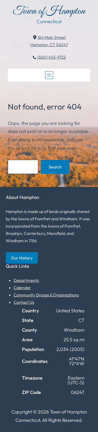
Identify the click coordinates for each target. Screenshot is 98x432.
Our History (22, 257)
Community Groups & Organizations (46, 294)
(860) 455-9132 (51, 57)
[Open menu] (49, 75)
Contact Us (24, 302)
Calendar (22, 287)
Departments (26, 280)
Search (55, 166)
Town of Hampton (49, 11)
